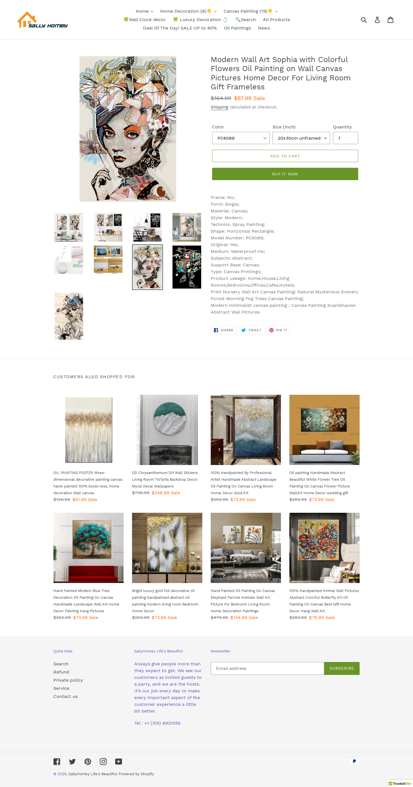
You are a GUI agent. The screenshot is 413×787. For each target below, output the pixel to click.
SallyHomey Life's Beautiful (93, 774)
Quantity (342, 127)
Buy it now (285, 174)
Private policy (68, 680)
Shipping (219, 107)
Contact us (65, 696)
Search (61, 663)
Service (61, 688)
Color (218, 127)
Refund (61, 672)
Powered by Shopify (136, 774)
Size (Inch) (284, 127)
